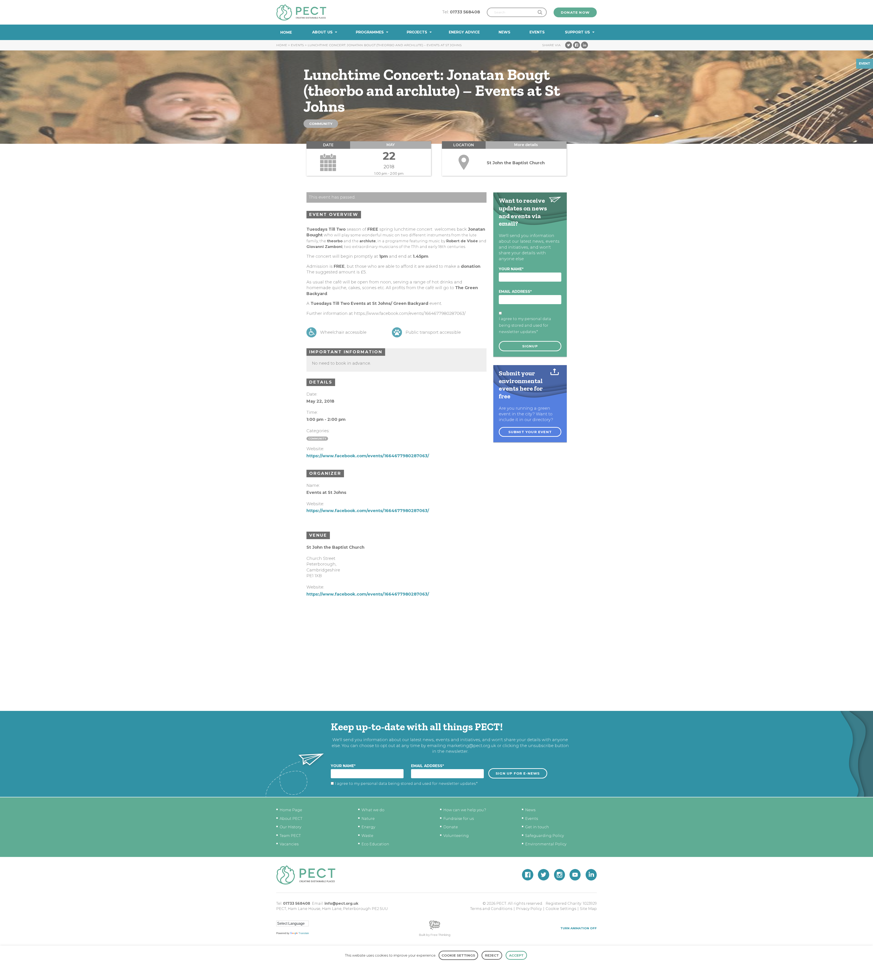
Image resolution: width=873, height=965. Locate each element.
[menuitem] (286, 32)
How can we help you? (464, 810)
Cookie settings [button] (458, 955)
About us (322, 32)
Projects (417, 32)
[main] (436, 375)
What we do (372, 810)
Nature (368, 818)
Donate (450, 827)
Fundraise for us (458, 818)
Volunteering (456, 836)
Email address (515, 291)
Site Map (588, 909)
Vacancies (289, 844)
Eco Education (375, 844)
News (504, 32)
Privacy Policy (529, 909)
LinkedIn (584, 45)
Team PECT (290, 836)
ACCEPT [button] (516, 955)
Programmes (370, 32)
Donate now (575, 12)
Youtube (575, 875)
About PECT (291, 818)
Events (537, 32)
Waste (367, 836)
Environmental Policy (545, 844)
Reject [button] (492, 955)
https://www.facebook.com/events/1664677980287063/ (367, 455)
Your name (511, 269)
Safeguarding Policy (544, 836)
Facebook (576, 45)
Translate (304, 933)
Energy (368, 827)
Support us (577, 32)
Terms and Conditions (491, 909)
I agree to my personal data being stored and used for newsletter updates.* (525, 325)
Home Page (291, 810)
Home (286, 32)
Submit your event (530, 432)
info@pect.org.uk (341, 903)
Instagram (559, 875)
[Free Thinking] (434, 929)
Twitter (568, 45)
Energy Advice (464, 32)
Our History (290, 827)
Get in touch (537, 827)
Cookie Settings (561, 909)
